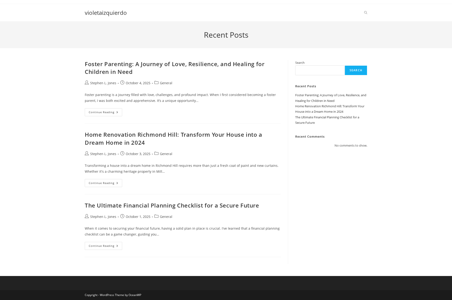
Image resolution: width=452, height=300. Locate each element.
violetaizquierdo (106, 12)
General (166, 83)
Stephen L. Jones (103, 83)
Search (300, 62)
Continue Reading (105, 113)
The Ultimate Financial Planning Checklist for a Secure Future (172, 205)
